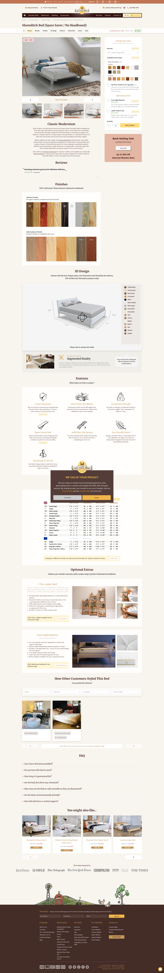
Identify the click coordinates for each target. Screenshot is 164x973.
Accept (96, 498)
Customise (67, 498)
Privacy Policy (67, 491)
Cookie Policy (85, 491)
